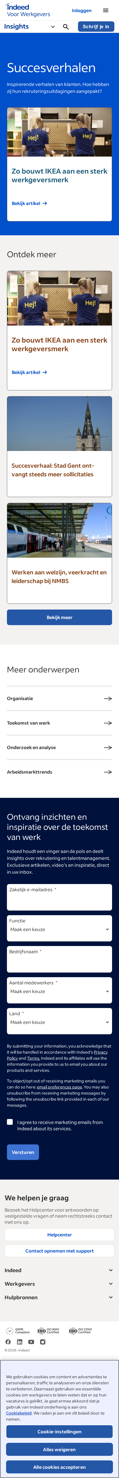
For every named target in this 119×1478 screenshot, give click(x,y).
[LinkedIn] (19, 1341)
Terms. (33, 1058)
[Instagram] (42, 1341)
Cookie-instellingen (59, 1431)
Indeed (13, 1270)
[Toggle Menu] (55, 26)
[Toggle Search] (66, 27)
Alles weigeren (59, 1449)
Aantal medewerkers (31, 982)
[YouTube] (31, 1341)
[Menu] (105, 10)
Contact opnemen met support (59, 1251)
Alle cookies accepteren (59, 1467)
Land (14, 1013)
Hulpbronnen (21, 1297)
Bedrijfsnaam (23, 951)
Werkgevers (20, 1283)
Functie (17, 920)
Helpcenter (59, 1234)
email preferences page (59, 1087)
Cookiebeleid (19, 1413)
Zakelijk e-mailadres (31, 889)
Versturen (23, 1152)
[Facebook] (8, 1341)
